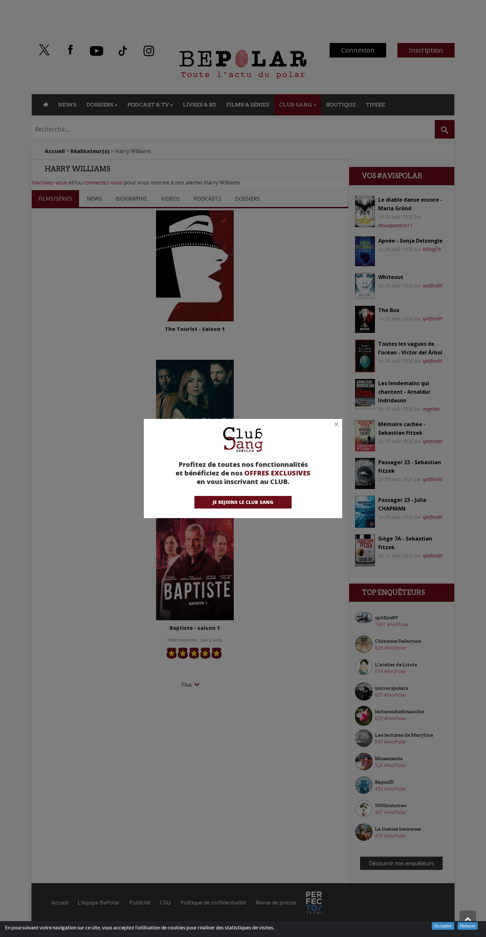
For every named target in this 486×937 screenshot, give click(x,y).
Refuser (467, 925)
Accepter (443, 925)
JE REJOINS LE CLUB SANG (243, 502)
